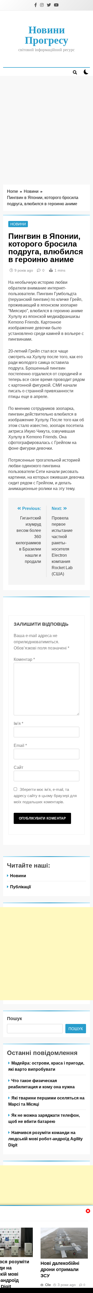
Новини (18, 224)
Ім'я (18, 723)
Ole (48, 1285)
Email (20, 745)
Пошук (14, 1018)
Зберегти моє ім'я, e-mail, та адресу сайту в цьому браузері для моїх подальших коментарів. (45, 795)
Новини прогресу (46, 35)
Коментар (24, 659)
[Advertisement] (46, 125)
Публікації (20, 886)
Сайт (18, 767)
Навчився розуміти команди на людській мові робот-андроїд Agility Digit (45, 1138)
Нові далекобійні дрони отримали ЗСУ (60, 1269)
